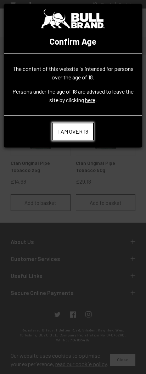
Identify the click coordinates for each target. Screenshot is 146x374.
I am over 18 (73, 131)
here (90, 99)
